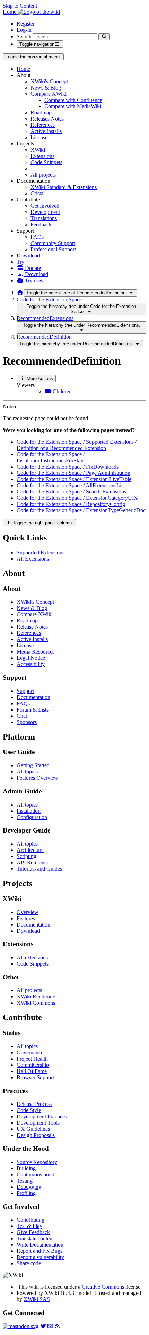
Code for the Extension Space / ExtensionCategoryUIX (77, 498)
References (42, 125)
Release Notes (32, 627)
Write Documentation (40, 1245)
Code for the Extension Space (49, 299)
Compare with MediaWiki (72, 106)
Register (26, 24)
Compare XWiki (48, 94)
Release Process (34, 1104)
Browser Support (35, 1077)
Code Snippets (46, 162)
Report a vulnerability (40, 1257)
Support (25, 691)
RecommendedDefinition (44, 337)
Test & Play (29, 1226)
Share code (29, 1263)
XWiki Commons (36, 1003)
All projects (43, 175)
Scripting (26, 856)
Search (24, 36)
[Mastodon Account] (20, 1326)
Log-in (24, 30)
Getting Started (33, 765)
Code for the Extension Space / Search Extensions (71, 492)
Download (28, 255)
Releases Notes (47, 119)
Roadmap (41, 112)
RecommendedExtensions (45, 318)
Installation (29, 811)
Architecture (30, 850)
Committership (33, 1065)
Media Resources (35, 652)
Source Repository (37, 1162)
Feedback (41, 224)
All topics (27, 771)
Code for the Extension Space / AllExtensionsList (71, 485)
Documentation (33, 697)
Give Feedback (33, 1232)
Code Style (29, 1110)
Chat (22, 716)
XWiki (37, 150)
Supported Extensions (40, 552)
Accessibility (31, 664)
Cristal (37, 193)
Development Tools (38, 1123)
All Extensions (33, 559)
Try (20, 262)
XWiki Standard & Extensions (63, 187)
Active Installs (46, 131)
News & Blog (45, 88)
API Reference (33, 862)
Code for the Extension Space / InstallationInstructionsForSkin (51, 457)
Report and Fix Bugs (39, 1251)
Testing (25, 1181)
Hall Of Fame (32, 1071)
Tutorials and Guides (39, 869)
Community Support (52, 243)
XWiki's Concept (49, 81)
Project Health (32, 1059)
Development (45, 212)
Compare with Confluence (73, 100)
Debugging (29, 1187)
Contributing (30, 1220)
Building (26, 1168)
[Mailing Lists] (50, 1326)
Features (26, 918)
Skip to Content (20, 6)
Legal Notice (31, 658)
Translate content (35, 1238)
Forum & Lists (33, 710)
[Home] (20, 292)
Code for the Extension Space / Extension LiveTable (74, 479)
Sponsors (27, 722)
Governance (30, 1052)
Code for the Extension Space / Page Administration (73, 473)
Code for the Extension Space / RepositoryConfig (71, 504)
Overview (27, 912)
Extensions (42, 156)
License (38, 137)
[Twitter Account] (43, 1326)
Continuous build (35, 1174)
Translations (43, 218)
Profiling (26, 1193)
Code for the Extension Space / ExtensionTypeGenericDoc (81, 510)
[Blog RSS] (57, 1326)
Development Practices (42, 1116)
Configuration (32, 817)
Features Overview (37, 778)
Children (61, 391)
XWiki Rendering (36, 996)
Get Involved (44, 206)
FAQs (37, 237)
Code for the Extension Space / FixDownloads (68, 467)
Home (23, 69)
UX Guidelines (33, 1129)
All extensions (32, 957)
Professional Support (53, 249)
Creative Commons (103, 1287)
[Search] (104, 36)
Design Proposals (36, 1135)
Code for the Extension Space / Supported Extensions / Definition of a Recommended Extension (77, 445)
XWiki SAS (37, 1299)
